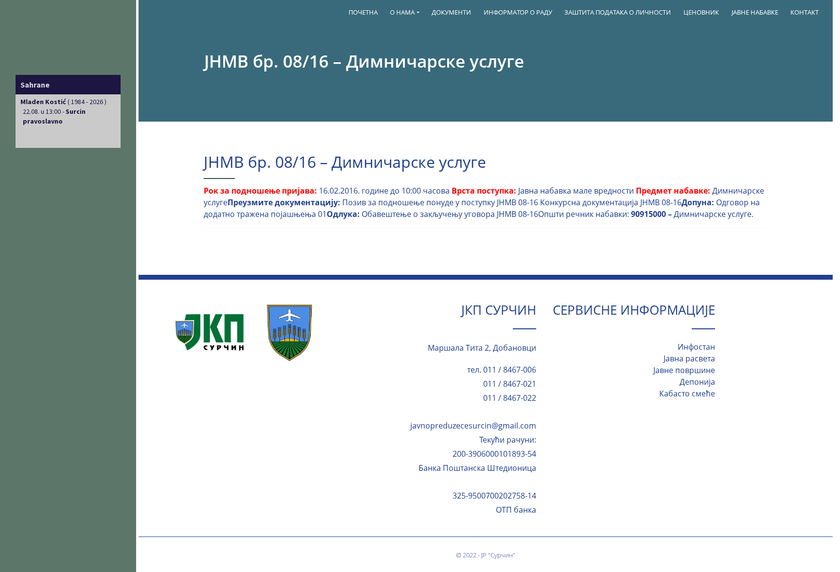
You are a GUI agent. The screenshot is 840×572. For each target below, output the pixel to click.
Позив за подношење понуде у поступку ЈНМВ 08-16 (440, 202)
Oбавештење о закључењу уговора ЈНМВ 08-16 (450, 214)
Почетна (363, 12)
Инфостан (696, 346)
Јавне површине (684, 370)
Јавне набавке (755, 12)
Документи (451, 12)
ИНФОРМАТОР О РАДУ (518, 12)
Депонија (697, 381)
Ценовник (701, 12)
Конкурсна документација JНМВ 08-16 (611, 202)
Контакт (804, 12)
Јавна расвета (689, 358)
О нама (402, 12)
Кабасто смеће (687, 393)
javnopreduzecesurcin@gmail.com (473, 425)
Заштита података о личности (617, 12)
